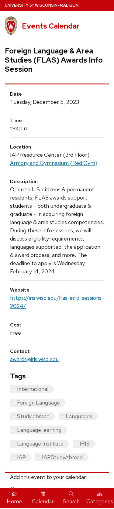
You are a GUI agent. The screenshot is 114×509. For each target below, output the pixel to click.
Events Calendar (51, 26)
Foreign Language (38, 402)
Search (71, 501)
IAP (21, 457)
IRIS (85, 443)
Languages (79, 416)
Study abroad (33, 416)
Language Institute (40, 443)
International (32, 388)
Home (14, 501)
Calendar (43, 501)
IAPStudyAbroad (62, 457)
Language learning (39, 429)
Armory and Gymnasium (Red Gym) (53, 162)
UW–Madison (41, 5)
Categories (99, 501)
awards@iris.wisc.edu (34, 359)
